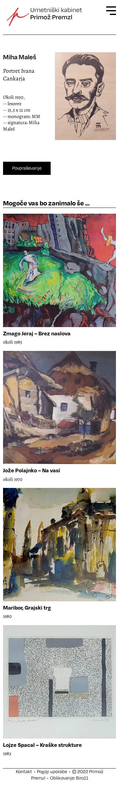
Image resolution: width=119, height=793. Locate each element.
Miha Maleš (19, 56)
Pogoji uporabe (52, 771)
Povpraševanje (26, 168)
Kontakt (24, 771)
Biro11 (82, 778)
